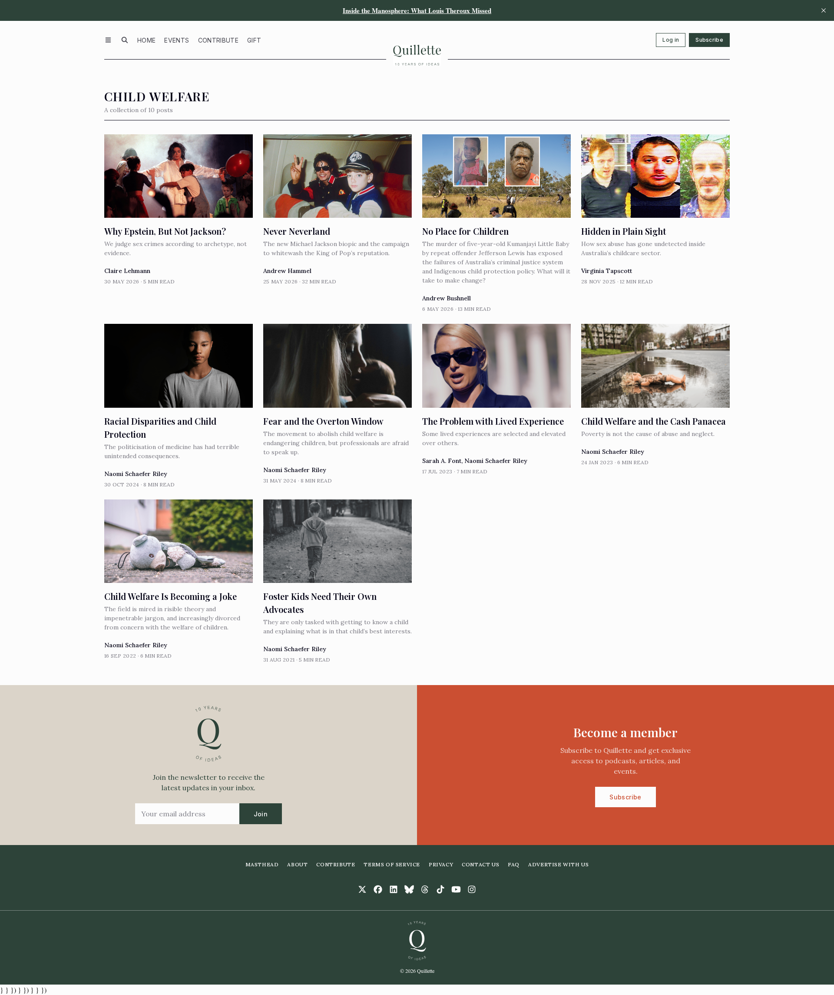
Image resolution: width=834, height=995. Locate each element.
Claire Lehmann (127, 271)
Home (146, 40)
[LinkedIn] (393, 889)
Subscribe (709, 40)
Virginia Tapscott (606, 271)
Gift (254, 40)
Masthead (262, 864)
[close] (824, 10)
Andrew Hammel (287, 271)
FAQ (514, 864)
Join (261, 814)
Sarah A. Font (441, 461)
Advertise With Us (558, 864)
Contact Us (480, 864)
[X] (362, 889)
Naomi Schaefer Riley (135, 474)
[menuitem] (146, 40)
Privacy (441, 864)
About (297, 864)
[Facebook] (378, 889)
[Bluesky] (409, 889)
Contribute (218, 40)
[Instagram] (472, 889)
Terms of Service (392, 864)
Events (176, 40)
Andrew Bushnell (446, 298)
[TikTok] (440, 889)
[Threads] (425, 889)
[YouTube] (456, 889)
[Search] (125, 40)
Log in (670, 40)
